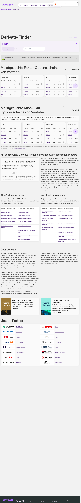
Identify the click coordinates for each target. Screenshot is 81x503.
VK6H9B (70, 87)
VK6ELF (48, 84)
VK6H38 (25, 91)
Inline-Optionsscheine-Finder (8, 218)
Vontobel (18, 362)
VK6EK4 (3, 95)
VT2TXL (3, 131)
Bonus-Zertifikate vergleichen (65, 215)
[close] (77, 2)
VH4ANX (3, 138)
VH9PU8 (48, 135)
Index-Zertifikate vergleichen (65, 232)
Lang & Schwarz (20, 347)
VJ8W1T (70, 95)
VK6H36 (25, 84)
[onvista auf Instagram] (23, 501)
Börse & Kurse (4, 9)
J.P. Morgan (58, 342)
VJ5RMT (25, 95)
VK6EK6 (3, 91)
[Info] (63, 67)
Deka (56, 327)
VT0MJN (25, 131)
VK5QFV (48, 87)
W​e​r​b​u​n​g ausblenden (53, 21)
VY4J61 (48, 142)
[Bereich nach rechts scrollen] (75, 85)
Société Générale (60, 352)
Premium (42, 5)
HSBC (18, 337)
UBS (17, 357)
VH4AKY (3, 142)
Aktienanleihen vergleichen (65, 211)
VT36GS (70, 131)
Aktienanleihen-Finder (23, 212)
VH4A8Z (70, 142)
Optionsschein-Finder (6, 215)
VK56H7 (70, 84)
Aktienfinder (50, 184)
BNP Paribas (19, 327)
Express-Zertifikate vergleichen (66, 227)
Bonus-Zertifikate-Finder (24, 215)
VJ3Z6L (48, 138)
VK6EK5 (3, 87)
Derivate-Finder (16, 9)
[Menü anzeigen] (20, 5)
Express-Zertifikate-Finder (24, 226)
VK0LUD (3, 135)
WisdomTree (58, 362)
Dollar (42, 502)
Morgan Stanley (20, 352)
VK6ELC (48, 91)
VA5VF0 (48, 131)
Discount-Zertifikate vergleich (65, 218)
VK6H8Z (70, 91)
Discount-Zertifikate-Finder (25, 218)
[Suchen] (43, 48)
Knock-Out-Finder (5, 212)
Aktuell (26, 5)
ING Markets (19, 342)
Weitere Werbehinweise (19, 100)
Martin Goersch (65, 169)
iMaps (56, 337)
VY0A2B (70, 135)
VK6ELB (48, 95)
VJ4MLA (25, 142)
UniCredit (57, 357)
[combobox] (34, 49)
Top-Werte (54, 502)
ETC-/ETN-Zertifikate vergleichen (66, 223)
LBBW (57, 347)
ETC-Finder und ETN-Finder (25, 221)
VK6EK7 (3, 84)
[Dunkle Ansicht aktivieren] (10, 0)
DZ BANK (19, 332)
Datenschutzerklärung (27, 179)
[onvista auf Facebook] (17, 501)
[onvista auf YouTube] (20, 501)
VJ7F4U (25, 87)
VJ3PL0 (25, 138)
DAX (30, 502)
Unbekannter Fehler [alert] (62, 4)
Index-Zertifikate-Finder (24, 239)
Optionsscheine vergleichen (49, 215)
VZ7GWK (25, 135)
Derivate (10, 9)
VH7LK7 (70, 138)
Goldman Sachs (59, 332)
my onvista (34, 5)
